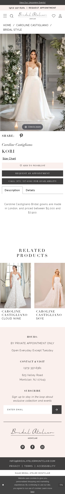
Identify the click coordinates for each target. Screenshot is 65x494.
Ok (61, 485)
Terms (28, 466)
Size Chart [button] (9, 158)
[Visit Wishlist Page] (53, 15)
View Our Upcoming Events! (32, 2)
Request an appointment (32, 174)
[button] (5, 15)
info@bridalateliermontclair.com (32, 461)
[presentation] (15, 285)
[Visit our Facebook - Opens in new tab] (32, 447)
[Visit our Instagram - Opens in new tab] (42, 447)
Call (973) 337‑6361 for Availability (32, 181)
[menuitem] (17, 7)
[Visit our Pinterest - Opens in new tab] (22, 447)
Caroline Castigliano (32, 25)
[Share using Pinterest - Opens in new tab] (21, 136)
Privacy (14, 466)
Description (12, 190)
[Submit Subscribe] (57, 409)
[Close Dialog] (3, 485)
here (32, 491)
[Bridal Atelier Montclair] (32, 15)
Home (7, 25)
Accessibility (46, 466)
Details (30, 190)
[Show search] (11, 15)
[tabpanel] (32, 82)
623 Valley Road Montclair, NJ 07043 (32, 377)
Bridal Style (12, 29)
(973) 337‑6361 (32, 368)
